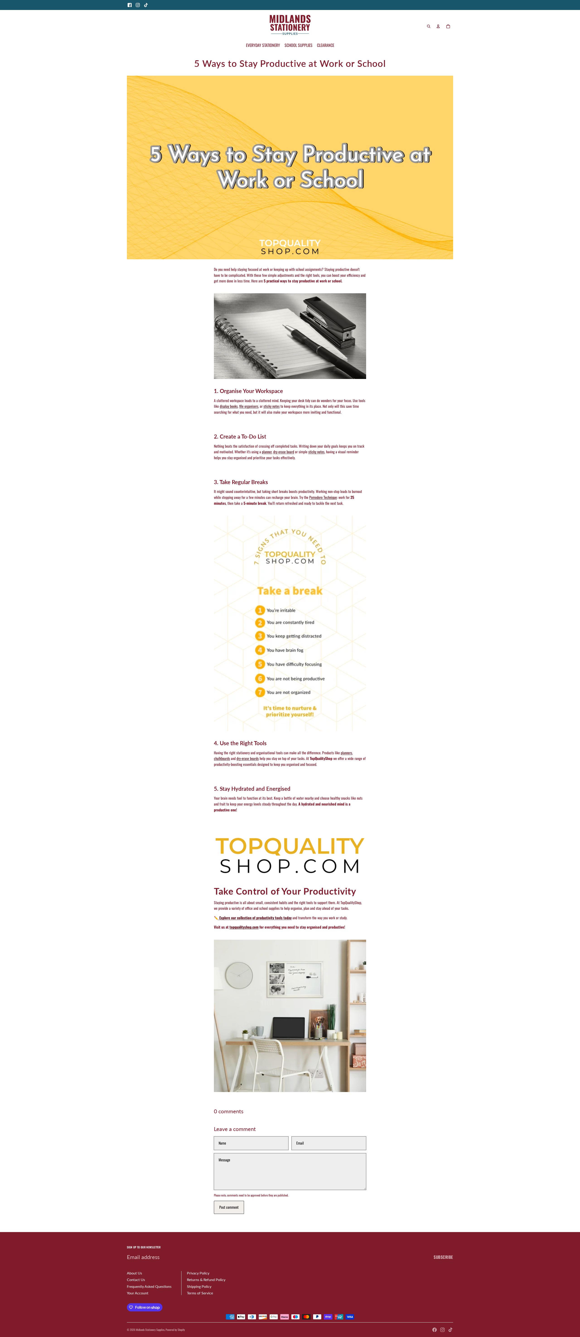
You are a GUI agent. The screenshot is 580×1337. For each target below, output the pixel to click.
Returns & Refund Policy (206, 1279)
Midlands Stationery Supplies (150, 1330)
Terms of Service (200, 1293)
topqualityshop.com (244, 927)
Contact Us (136, 1279)
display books (229, 406)
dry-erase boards (248, 758)
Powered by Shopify (175, 1330)
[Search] (429, 26)
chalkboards (222, 758)
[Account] (438, 26)
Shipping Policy (199, 1286)
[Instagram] (137, 5)
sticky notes (271, 406)
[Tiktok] (450, 1329)
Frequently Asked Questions (149, 1286)
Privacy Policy (198, 1273)
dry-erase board (283, 451)
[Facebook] (129, 5)
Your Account (137, 1293)
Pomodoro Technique (323, 497)
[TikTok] (146, 5)
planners (346, 752)
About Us (134, 1273)
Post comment (229, 1207)
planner (267, 451)
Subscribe (443, 1257)
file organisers (248, 406)
